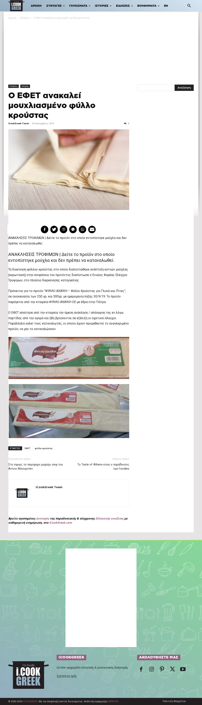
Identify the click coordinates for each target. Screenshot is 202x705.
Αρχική (36, 6)
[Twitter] (172, 670)
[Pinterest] (162, 670)
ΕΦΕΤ (27, 448)
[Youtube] (183, 670)
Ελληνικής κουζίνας (109, 518)
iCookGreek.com (60, 522)
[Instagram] (151, 670)
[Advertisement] (101, 49)
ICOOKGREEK (30, 701)
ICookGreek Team (18, 123)
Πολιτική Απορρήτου (174, 701)
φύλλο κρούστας (44, 448)
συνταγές (42, 518)
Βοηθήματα (146, 6)
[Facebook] (141, 670)
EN (166, 6)
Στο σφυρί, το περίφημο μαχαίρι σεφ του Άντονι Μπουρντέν (35, 466)
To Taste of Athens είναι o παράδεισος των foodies (103, 466)
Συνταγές (54, 6)
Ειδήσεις (123, 6)
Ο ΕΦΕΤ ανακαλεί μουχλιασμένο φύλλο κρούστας (51, 105)
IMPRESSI (113, 701)
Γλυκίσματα (78, 6)
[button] (189, 6)
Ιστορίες (101, 6)
